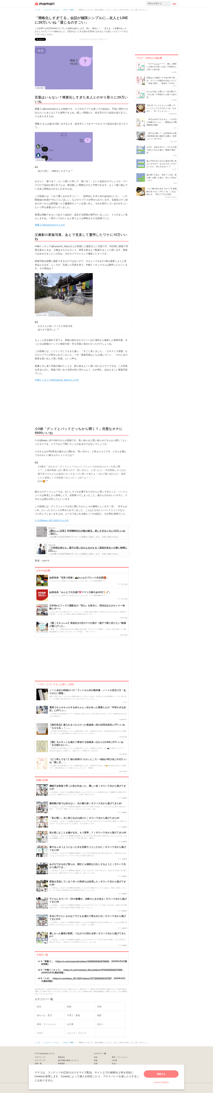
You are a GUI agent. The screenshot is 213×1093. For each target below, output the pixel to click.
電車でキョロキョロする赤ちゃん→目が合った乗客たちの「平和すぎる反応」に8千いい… (87, 709)
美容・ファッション (120, 1057)
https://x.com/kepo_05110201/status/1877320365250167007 (82, 978)
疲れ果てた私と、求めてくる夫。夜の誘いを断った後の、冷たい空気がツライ (161, 177)
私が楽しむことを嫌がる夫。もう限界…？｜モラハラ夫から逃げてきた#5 (87, 832)
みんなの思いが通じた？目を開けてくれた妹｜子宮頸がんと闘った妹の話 (161, 94)
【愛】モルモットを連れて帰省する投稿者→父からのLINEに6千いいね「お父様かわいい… (86, 744)
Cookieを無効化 (161, 1082)
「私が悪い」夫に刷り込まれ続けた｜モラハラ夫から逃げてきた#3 (84, 817)
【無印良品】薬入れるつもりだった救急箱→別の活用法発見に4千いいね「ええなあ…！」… (87, 726)
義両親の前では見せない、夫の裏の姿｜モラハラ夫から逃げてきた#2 (85, 803)
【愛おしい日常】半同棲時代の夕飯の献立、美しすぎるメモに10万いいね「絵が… (86, 532)
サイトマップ (40, 1060)
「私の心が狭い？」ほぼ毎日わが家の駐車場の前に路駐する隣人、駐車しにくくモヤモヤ (161, 136)
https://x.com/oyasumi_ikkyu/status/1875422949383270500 (93, 969)
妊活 (95, 1057)
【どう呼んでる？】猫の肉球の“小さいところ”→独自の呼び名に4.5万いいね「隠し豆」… (88, 761)
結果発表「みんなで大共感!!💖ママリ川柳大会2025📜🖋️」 (80, 592)
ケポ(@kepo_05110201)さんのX (52, 520)
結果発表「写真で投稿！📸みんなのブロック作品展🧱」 (79, 577)
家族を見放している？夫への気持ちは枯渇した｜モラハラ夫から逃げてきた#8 (87, 883)
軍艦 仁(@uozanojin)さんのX (50, 224)
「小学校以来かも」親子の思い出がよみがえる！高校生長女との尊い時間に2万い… (87, 549)
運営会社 (61, 1057)
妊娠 (95, 1060)
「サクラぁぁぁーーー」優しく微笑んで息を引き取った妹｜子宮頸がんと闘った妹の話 (161, 66)
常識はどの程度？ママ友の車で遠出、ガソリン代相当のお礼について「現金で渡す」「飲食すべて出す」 (161, 80)
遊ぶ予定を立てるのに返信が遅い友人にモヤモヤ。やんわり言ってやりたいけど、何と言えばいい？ (161, 163)
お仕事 (114, 1060)
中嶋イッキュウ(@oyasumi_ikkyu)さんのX (57, 379)
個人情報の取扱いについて (68, 1060)
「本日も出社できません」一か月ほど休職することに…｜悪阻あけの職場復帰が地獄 (161, 122)
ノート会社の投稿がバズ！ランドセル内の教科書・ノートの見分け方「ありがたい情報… (87, 692)
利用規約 (61, 1063)
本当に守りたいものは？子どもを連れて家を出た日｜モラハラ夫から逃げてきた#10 (87, 918)
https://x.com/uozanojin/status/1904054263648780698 (82, 961)
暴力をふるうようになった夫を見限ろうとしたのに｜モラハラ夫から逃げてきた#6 (87, 848)
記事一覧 (38, 1063)
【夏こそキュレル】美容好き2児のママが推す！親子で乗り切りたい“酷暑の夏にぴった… (87, 624)
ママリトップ (40, 1057)
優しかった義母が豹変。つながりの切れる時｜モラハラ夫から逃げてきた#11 (87, 935)
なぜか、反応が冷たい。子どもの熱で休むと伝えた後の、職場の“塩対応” (161, 150)
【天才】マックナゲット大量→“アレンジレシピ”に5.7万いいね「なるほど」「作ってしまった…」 (161, 108)
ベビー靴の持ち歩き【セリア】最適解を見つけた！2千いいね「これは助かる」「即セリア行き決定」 (161, 191)
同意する (161, 1074)
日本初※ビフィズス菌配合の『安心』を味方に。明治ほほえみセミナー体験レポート (87, 607)
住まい (114, 1063)
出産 (95, 1063)
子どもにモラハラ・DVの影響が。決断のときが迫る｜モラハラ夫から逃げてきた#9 (88, 900)
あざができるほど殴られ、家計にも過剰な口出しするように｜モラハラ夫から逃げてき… (87, 866)
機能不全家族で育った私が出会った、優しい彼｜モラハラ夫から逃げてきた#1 (87, 787)
